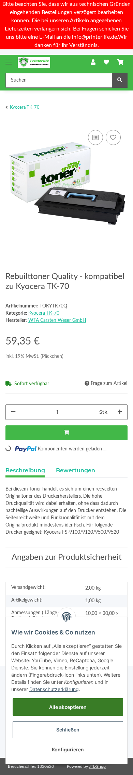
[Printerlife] (34, 62)
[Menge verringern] (13, 412)
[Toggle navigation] (8, 59)
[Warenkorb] (120, 62)
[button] (93, 62)
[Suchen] (120, 80)
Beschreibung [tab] (25, 470)
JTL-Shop (97, 766)
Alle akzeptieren (68, 707)
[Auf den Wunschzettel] (113, 137)
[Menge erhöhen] (119, 412)
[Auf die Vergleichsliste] (95, 137)
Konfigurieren (68, 749)
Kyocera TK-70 (43, 313)
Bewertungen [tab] (75, 470)
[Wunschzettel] (106, 62)
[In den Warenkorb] (66, 432)
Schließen (67, 729)
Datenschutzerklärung (54, 689)
